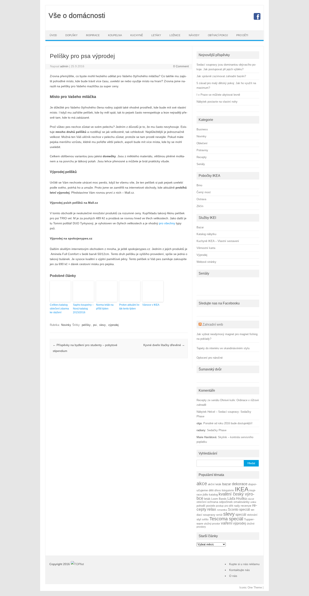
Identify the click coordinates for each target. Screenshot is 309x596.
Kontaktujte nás (239, 570)
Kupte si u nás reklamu (244, 564)
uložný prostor (212, 523)
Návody (194, 35)
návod (251, 499)
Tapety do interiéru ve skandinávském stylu (223, 348)
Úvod (53, 35)
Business (202, 129)
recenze (246, 505)
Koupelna (115, 35)
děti (211, 490)
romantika (222, 510)
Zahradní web (212, 324)
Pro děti (242, 35)
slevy (102, 324)
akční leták (214, 484)
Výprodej (202, 254)
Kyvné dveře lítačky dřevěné (164, 345)
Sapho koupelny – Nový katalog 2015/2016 (83, 308)
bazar (226, 484)
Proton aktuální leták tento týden (129, 306)
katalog (213, 494)
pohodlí (201, 505)
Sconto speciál (239, 509)
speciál (240, 514)
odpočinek (226, 501)
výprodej (113, 324)
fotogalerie (228, 490)
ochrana (212, 501)
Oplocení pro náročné (210, 357)
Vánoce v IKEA (150, 304)
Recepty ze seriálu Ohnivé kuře (216, 400)
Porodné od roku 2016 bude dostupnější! (227, 423)
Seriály (201, 164)
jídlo (205, 494)
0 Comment (181, 66)
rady (237, 505)
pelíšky (86, 324)
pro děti (228, 505)
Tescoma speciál (226, 518)
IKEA (241, 489)
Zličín (200, 206)
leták (207, 498)
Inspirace (93, 35)
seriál (219, 514)
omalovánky (242, 501)
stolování (252, 514)
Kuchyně (136, 35)
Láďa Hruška (237, 498)
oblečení (201, 502)
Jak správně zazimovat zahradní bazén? (221, 76)
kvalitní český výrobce (225, 496)
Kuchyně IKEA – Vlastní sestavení (218, 241)
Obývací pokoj (218, 35)
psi (95, 324)
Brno (199, 185)
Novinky (66, 324)
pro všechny (167, 223)
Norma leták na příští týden (105, 306)
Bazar (200, 227)
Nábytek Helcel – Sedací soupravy (218, 411)
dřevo (217, 490)
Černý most (204, 192)
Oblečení (202, 143)
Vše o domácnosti (77, 15)
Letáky (156, 35)
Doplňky (71, 35)
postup (220, 505)
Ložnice (174, 35)
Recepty (202, 157)
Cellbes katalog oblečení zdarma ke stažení (59, 308)
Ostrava (201, 199)
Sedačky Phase (216, 430)
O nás (233, 575)
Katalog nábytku (206, 234)
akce (202, 483)
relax (211, 509)
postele (210, 505)
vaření (226, 523)
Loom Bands (219, 498)
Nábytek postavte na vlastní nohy (217, 101)
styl (199, 519)
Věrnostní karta (206, 248)
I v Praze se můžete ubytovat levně (218, 94)
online (253, 502)
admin (64, 66)
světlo (205, 519)
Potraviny (202, 150)
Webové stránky (206, 261)
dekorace (239, 484)
